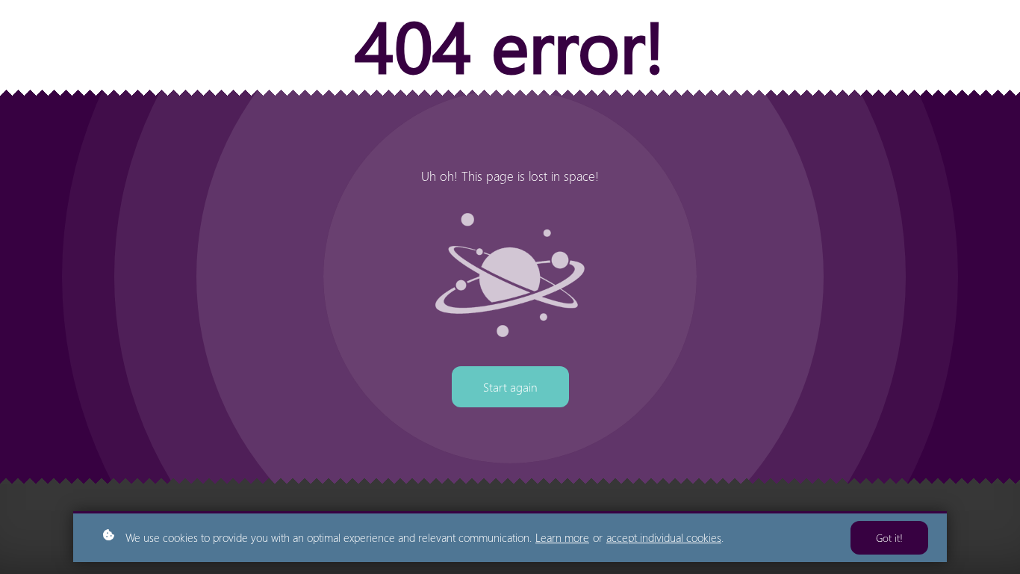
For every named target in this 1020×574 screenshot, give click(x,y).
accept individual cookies (663, 537)
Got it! (889, 538)
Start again (510, 387)
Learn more (562, 537)
